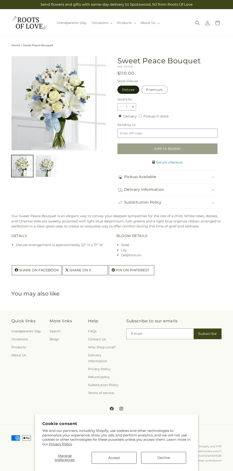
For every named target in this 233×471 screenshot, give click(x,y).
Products (18, 347)
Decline (163, 458)
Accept (114, 458)
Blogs (54, 339)
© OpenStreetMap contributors (200, 460)
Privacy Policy (60, 444)
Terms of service (101, 393)
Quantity (124, 99)
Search (55, 331)
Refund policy (99, 377)
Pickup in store (156, 116)
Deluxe (128, 90)
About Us (18, 355)
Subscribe (207, 333)
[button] (101, 23)
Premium (154, 90)
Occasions (19, 339)
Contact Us (97, 339)
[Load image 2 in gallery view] (46, 166)
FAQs (92, 331)
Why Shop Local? (102, 347)
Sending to (133, 124)
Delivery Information (97, 358)
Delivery (130, 116)
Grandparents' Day (26, 331)
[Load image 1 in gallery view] (22, 166)
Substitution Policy (103, 385)
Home (15, 45)
